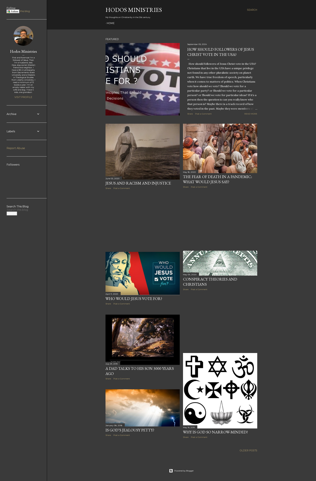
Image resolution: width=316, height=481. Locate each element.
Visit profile (23, 97)
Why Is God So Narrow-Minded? (215, 432)
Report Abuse (16, 148)
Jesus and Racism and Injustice (138, 183)
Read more (250, 114)
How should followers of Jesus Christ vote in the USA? (220, 52)
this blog (25, 11)
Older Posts (248, 450)
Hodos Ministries (133, 10)
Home (111, 23)
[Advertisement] (142, 221)
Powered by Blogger (184, 470)
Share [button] (190, 114)
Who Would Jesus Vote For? (133, 298)
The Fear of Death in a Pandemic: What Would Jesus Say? (217, 179)
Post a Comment (203, 114)
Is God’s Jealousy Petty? (129, 430)
